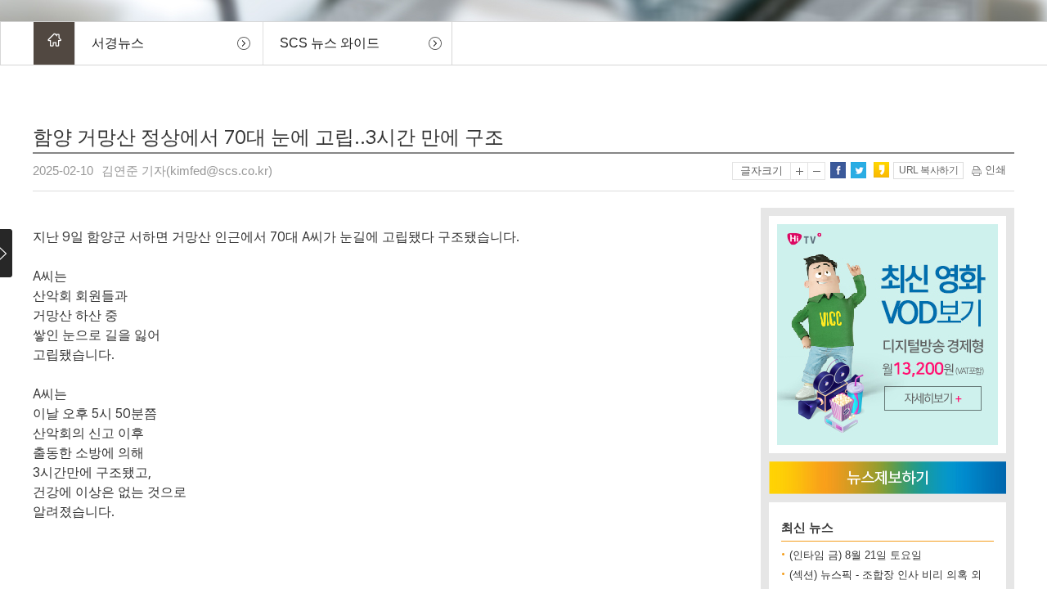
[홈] (54, 43)
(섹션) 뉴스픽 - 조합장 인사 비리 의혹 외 (885, 575)
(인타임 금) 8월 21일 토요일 (855, 555)
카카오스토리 (881, 170)
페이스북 (837, 170)
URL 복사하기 (928, 170)
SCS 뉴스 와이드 (330, 43)
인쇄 (994, 170)
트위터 (858, 170)
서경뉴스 (118, 43)
